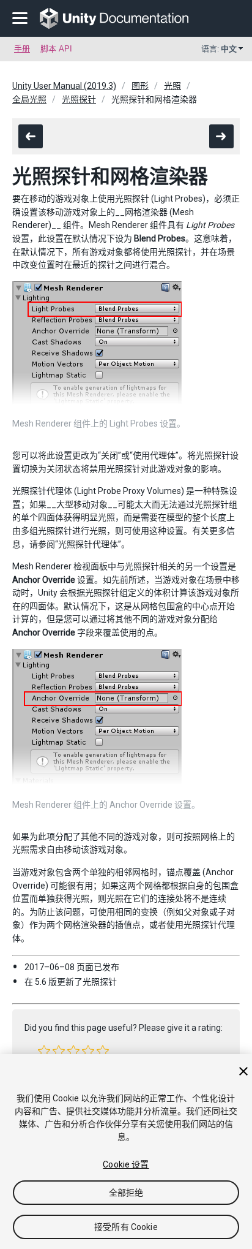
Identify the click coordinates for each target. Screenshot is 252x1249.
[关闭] (243, 1071)
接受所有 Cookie (126, 1227)
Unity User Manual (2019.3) (64, 86)
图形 (140, 86)
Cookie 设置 (126, 1164)
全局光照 (29, 99)
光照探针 (79, 99)
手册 (22, 48)
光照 (172, 86)
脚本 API (56, 48)
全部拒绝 (126, 1193)
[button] (44, 1051)
